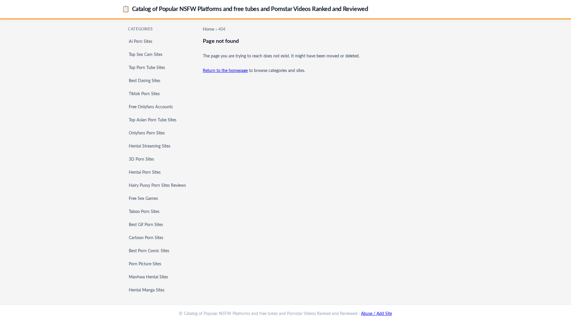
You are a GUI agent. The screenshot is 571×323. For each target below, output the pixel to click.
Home (208, 29)
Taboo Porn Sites (144, 212)
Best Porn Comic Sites (149, 251)
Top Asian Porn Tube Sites (152, 120)
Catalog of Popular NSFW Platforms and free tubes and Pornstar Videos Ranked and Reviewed (245, 9)
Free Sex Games (143, 199)
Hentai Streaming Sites (149, 146)
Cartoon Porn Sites (146, 238)
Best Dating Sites (144, 81)
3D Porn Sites (141, 159)
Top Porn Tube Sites (147, 68)
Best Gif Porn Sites (146, 225)
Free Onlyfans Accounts (151, 107)
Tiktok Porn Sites (144, 94)
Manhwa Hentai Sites (148, 277)
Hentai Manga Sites (146, 290)
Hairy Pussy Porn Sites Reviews (157, 186)
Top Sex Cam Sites (145, 55)
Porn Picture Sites (145, 264)
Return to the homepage (225, 71)
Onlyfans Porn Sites (147, 133)
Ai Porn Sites (140, 42)
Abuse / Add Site (376, 314)
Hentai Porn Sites (145, 172)
